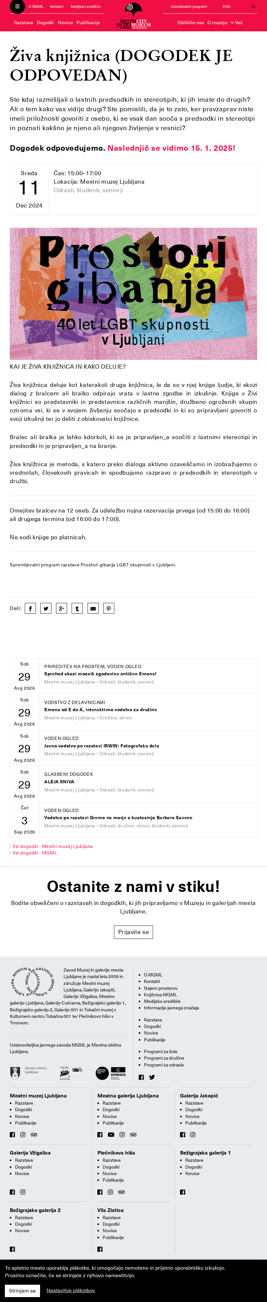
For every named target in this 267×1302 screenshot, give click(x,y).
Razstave (23, 22)
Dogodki (45, 22)
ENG (226, 6)
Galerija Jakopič (199, 1096)
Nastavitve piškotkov (71, 1290)
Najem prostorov (161, 988)
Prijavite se (133, 932)
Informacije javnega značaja (171, 1008)
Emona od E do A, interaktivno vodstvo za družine (100, 710)
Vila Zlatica (110, 1210)
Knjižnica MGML (160, 995)
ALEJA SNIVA (59, 782)
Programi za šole (160, 1051)
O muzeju (217, 22)
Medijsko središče (86, 6)
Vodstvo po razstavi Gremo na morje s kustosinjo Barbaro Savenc (118, 818)
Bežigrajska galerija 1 (205, 1153)
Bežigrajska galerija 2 (35, 1210)
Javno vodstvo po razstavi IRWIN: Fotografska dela (101, 746)
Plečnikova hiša (116, 1153)
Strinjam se (22, 1291)
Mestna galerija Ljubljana (128, 1096)
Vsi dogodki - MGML (35, 853)
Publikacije (88, 22)
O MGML (36, 6)
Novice (65, 22)
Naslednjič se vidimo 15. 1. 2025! (171, 148)
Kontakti (56, 6)
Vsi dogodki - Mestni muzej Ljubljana (53, 846)
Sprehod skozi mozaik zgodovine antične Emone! (100, 674)
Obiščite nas (190, 22)
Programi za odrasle (164, 1065)
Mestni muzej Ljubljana (38, 1096)
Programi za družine (164, 1058)
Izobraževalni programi (189, 6)
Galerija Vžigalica (30, 1153)
